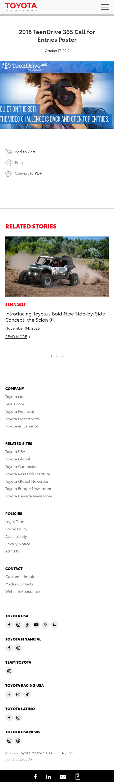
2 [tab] (57, 354)
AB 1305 (12, 551)
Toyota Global (17, 458)
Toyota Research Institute (27, 473)
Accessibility (16, 536)
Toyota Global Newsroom (28, 481)
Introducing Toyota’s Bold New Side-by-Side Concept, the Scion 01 (55, 316)
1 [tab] (51, 354)
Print (19, 162)
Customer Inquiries (22, 576)
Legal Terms (15, 521)
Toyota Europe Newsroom (28, 488)
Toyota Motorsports (22, 418)
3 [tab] (62, 354)
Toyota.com (15, 396)
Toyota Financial (19, 411)
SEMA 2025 (15, 304)
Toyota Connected (21, 466)
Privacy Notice (17, 543)
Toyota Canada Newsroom (28, 495)
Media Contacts (19, 583)
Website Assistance (22, 591)
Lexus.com (14, 403)
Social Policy (16, 528)
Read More (16, 336)
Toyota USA (15, 451)
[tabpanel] (57, 290)
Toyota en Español (21, 426)
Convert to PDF (28, 173)
